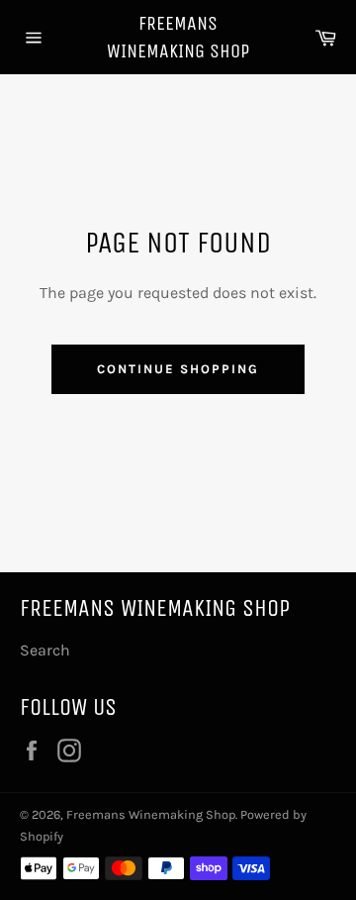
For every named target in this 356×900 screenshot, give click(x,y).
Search (45, 650)
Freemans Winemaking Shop (178, 37)
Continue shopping (177, 368)
